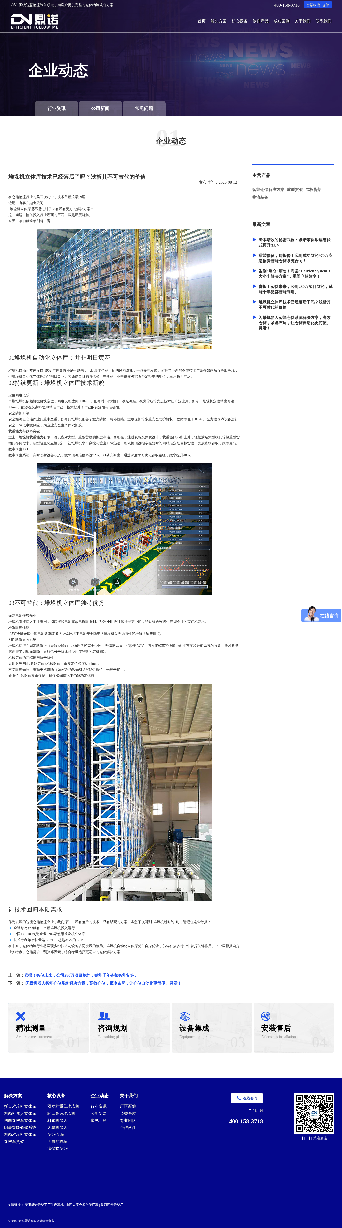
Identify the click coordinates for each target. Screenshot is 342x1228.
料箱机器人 (57, 1120)
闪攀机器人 (57, 1127)
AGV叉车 (55, 1134)
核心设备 (240, 21)
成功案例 (282, 21)
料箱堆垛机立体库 (20, 1134)
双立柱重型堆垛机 (63, 1106)
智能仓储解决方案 (268, 189)
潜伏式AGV (57, 1148)
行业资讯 (57, 108)
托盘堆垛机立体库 (20, 1106)
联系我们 (324, 21)
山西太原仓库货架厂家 (82, 1205)
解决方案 (219, 21)
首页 (202, 21)
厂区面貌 (128, 1106)
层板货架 (313, 189)
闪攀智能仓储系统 (20, 1127)
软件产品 (261, 21)
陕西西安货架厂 (112, 1205)
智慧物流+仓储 (317, 4)
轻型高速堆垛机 (61, 1113)
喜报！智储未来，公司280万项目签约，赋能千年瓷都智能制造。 (81, 975)
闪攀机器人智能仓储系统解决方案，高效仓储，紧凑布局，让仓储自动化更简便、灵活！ (103, 983)
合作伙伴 (128, 1127)
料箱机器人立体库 (20, 1113)
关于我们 (303, 21)
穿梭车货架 (14, 1141)
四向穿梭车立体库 (20, 1120)
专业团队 (128, 1120)
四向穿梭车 (57, 1141)
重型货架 (295, 189)
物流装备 (260, 197)
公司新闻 (100, 108)
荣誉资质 (128, 1113)
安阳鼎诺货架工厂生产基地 (44, 1205)
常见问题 (144, 108)
